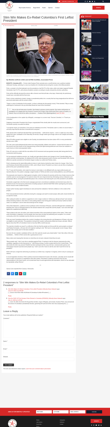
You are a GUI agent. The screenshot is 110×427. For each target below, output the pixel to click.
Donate (98, 7)
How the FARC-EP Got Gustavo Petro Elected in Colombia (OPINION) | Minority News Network (35, 298)
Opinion (50, 7)
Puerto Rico (38, 424)
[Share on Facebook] (8, 275)
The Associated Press (9, 25)
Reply (10, 296)
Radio (44, 7)
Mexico (37, 426)
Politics (37, 420)
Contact (57, 7)
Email (5, 349)
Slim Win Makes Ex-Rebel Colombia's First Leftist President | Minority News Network (32, 289)
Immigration (62, 420)
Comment (6, 318)
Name (5, 341)
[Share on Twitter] (12, 275)
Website (5, 356)
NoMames (62, 422)
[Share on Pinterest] (20, 275)
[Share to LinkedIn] (16, 275)
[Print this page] (24, 275)
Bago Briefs (36, 7)
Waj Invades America (25, 7)
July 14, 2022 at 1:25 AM (15, 300)
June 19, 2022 (60, 113)
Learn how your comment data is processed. (38, 368)
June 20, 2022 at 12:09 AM (15, 290)
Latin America (39, 422)
